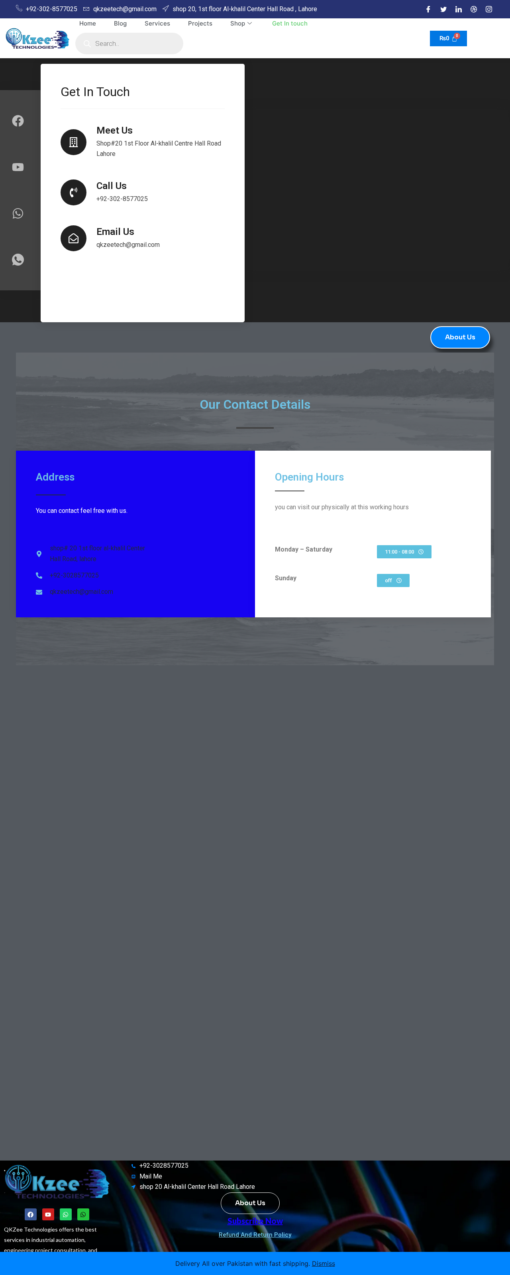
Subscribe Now (255, 1221)
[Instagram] (489, 9)
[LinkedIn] (459, 9)
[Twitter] (443, 9)
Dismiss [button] (323, 1263)
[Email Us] (73, 238)
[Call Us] (73, 192)
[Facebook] (428, 9)
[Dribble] (474, 9)
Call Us (111, 185)
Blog (120, 23)
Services (157, 23)
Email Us (115, 231)
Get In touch (290, 23)
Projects (200, 23)
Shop (237, 23)
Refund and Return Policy (255, 1234)
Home (87, 23)
